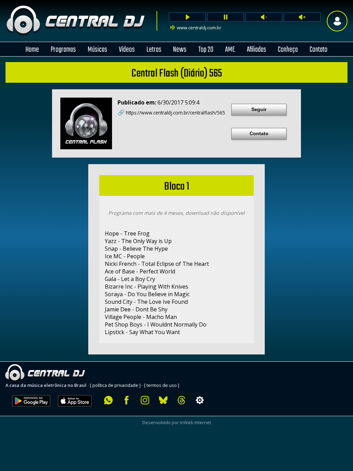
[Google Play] (31, 410)
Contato (259, 133)
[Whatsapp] (108, 400)
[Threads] (181, 400)
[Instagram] (145, 400)
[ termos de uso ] (161, 385)
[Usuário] (337, 21)
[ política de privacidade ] (115, 385)
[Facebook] (126, 400)
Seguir (258, 109)
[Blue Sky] (163, 400)
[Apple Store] (78, 410)
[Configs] (199, 400)
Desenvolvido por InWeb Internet (176, 422)
